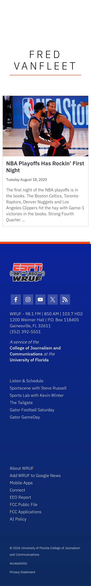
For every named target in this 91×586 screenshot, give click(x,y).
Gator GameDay (25, 417)
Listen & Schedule (26, 381)
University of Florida (29, 360)
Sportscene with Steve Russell (38, 388)
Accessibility (18, 563)
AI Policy (18, 519)
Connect (17, 490)
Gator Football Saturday (32, 410)
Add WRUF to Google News (35, 475)
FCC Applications (25, 512)
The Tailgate (21, 402)
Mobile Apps (21, 483)
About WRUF (22, 468)
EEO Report (20, 497)
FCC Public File (23, 504)
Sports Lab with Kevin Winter (37, 395)
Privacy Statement (22, 572)
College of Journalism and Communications (35, 351)
